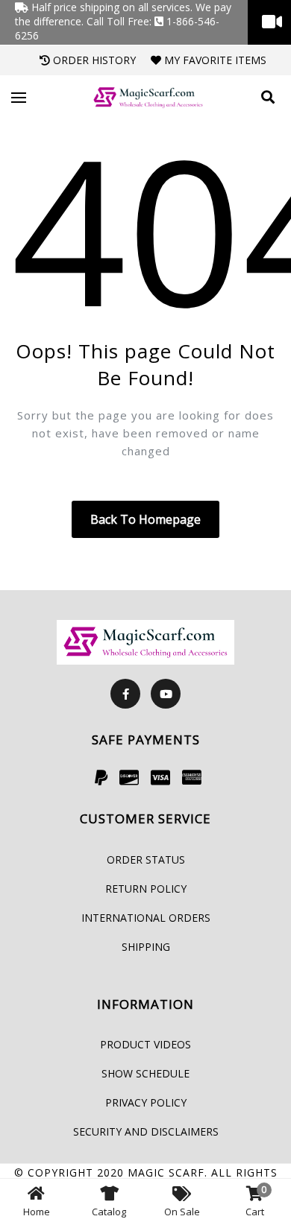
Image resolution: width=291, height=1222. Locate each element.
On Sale (182, 1211)
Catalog (109, 1211)
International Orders (145, 918)
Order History (93, 60)
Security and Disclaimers (146, 1131)
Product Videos (145, 1044)
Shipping (146, 947)
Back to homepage (145, 519)
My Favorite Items (213, 60)
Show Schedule (145, 1073)
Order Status (146, 859)
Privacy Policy (146, 1102)
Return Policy (146, 888)
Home (36, 1211)
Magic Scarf (166, 1172)
